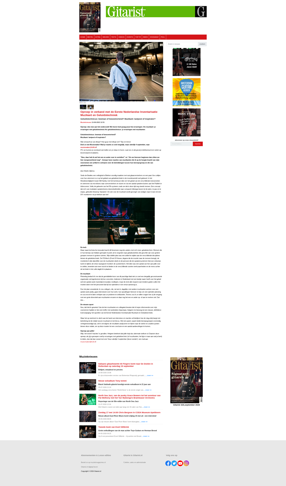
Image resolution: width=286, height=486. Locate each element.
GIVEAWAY (154, 37)
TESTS (113, 37)
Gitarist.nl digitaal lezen (89, 467)
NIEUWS (106, 37)
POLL (163, 37)
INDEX (145, 37)
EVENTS (130, 37)
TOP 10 (138, 37)
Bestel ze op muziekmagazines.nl (93, 462)
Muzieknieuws (85, 122)
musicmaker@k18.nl (88, 342)
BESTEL (90, 37)
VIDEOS (122, 37)
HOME (82, 37)
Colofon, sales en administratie (134, 462)
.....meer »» (149, 375)
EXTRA (97, 37)
